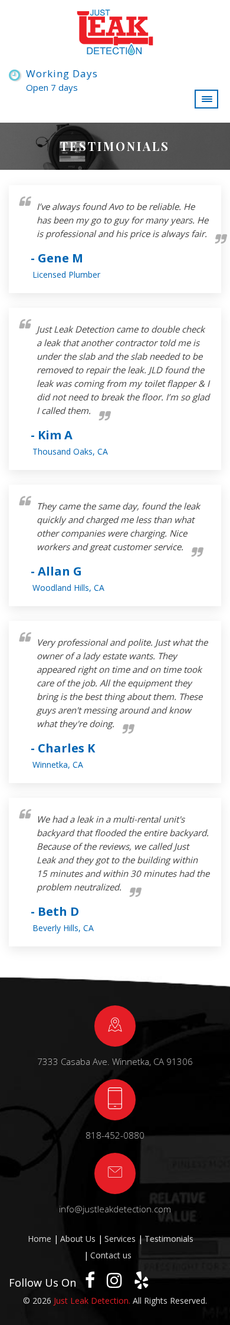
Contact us (111, 1255)
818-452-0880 (115, 1135)
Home (39, 1238)
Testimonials (168, 1238)
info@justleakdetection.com (115, 1209)
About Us (78, 1238)
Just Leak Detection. (92, 1300)
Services (120, 1238)
